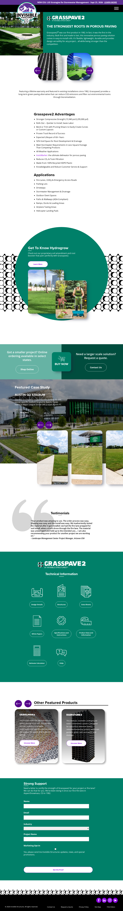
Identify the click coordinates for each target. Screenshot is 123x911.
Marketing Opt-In (32, 845)
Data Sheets (86, 604)
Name (26, 801)
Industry (28, 824)
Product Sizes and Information (86, 634)
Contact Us (96, 367)
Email (26, 812)
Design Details (37, 604)
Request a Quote (67, 907)
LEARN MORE (110, 2)
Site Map (98, 907)
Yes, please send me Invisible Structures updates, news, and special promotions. (54, 853)
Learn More (37, 264)
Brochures (61, 604)
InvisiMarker (41, 155)
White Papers (37, 634)
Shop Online (27, 369)
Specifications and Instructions (61, 634)
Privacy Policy (84, 907)
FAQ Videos (111, 907)
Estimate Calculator (37, 663)
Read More (24, 412)
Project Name (30, 834)
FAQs (61, 663)
